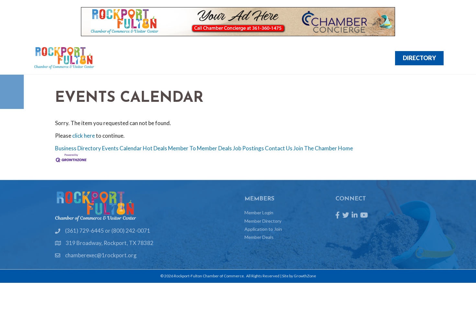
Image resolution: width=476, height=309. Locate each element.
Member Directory (262, 221)
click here (83, 135)
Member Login (258, 212)
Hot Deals (155, 148)
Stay (333, 58)
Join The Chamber (315, 148)
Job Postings (248, 148)
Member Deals (259, 237)
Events (241, 58)
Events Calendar (122, 148)
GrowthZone (305, 275)
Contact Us (278, 148)
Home (345, 148)
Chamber (368, 58)
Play (304, 58)
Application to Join (263, 229)
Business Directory (78, 148)
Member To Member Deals (200, 148)
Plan (275, 58)
